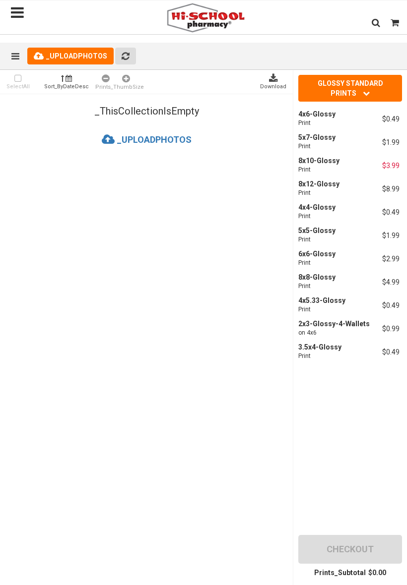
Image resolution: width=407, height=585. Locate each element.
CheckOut (350, 549)
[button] (376, 22)
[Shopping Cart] (395, 22)
